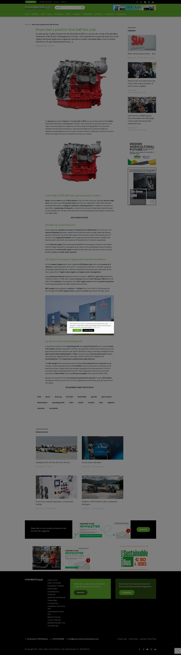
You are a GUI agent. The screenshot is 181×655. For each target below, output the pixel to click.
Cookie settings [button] (88, 330)
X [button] (110, 323)
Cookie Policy (96, 327)
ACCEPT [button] (77, 330)
